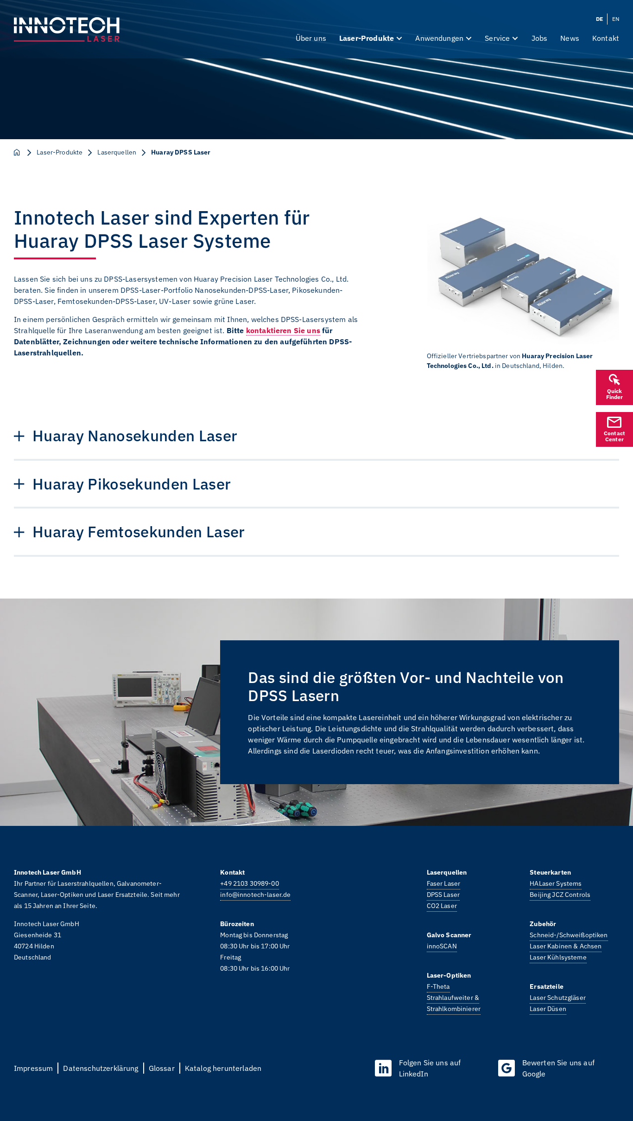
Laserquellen (116, 152)
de (599, 18)
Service (497, 38)
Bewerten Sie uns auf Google (558, 1068)
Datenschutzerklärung (100, 1068)
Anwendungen (439, 38)
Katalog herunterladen (223, 1068)
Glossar (162, 1068)
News (569, 38)
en (615, 18)
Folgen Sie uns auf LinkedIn (430, 1068)
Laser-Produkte (366, 38)
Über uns (311, 38)
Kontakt (605, 38)
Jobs (540, 38)
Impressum (33, 1068)
